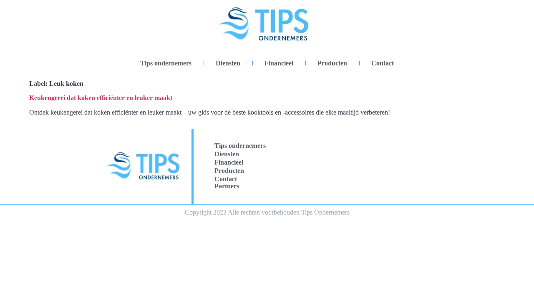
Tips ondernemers (165, 63)
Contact (382, 63)
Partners (226, 186)
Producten (332, 63)
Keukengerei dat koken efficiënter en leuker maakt (100, 97)
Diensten (228, 63)
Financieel (278, 63)
